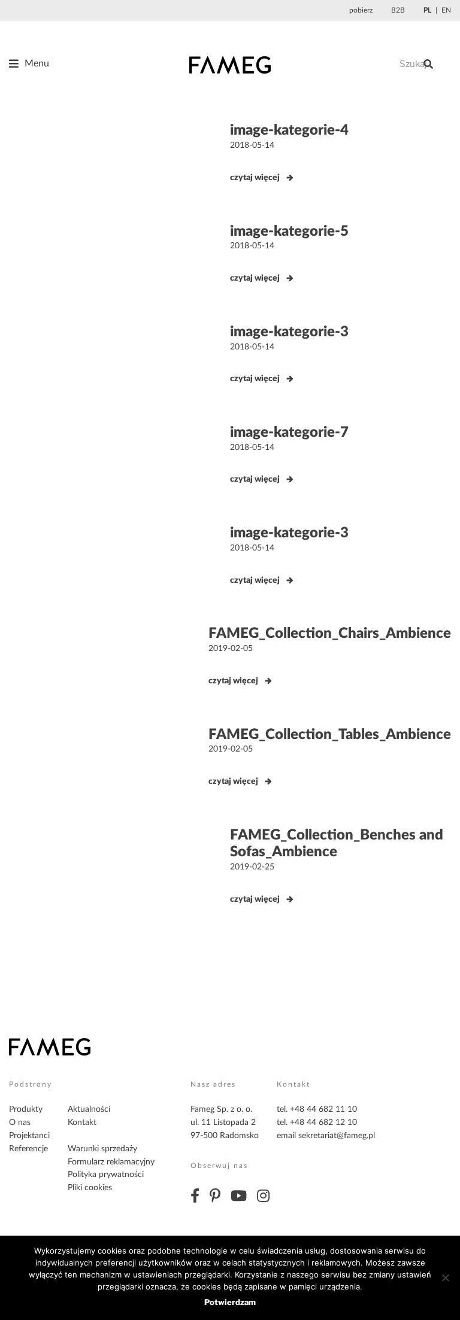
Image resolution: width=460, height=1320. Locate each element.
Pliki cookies (90, 1188)
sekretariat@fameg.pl (336, 1136)
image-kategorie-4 (289, 130)
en (446, 10)
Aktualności (89, 1109)
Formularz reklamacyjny (111, 1162)
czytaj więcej (255, 178)
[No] (445, 1277)
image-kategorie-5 (289, 231)
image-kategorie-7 (289, 432)
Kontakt (82, 1122)
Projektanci (29, 1136)
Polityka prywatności (106, 1174)
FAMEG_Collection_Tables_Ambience (329, 735)
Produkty (26, 1109)
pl (427, 10)
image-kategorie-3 (289, 332)
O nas (20, 1122)
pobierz (361, 10)
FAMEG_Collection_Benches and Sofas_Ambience (336, 844)
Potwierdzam (230, 1302)
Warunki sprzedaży (102, 1149)
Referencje (28, 1149)
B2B (398, 10)
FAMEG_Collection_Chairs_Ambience (329, 633)
